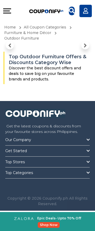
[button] (10, 45)
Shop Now (49, 225)
